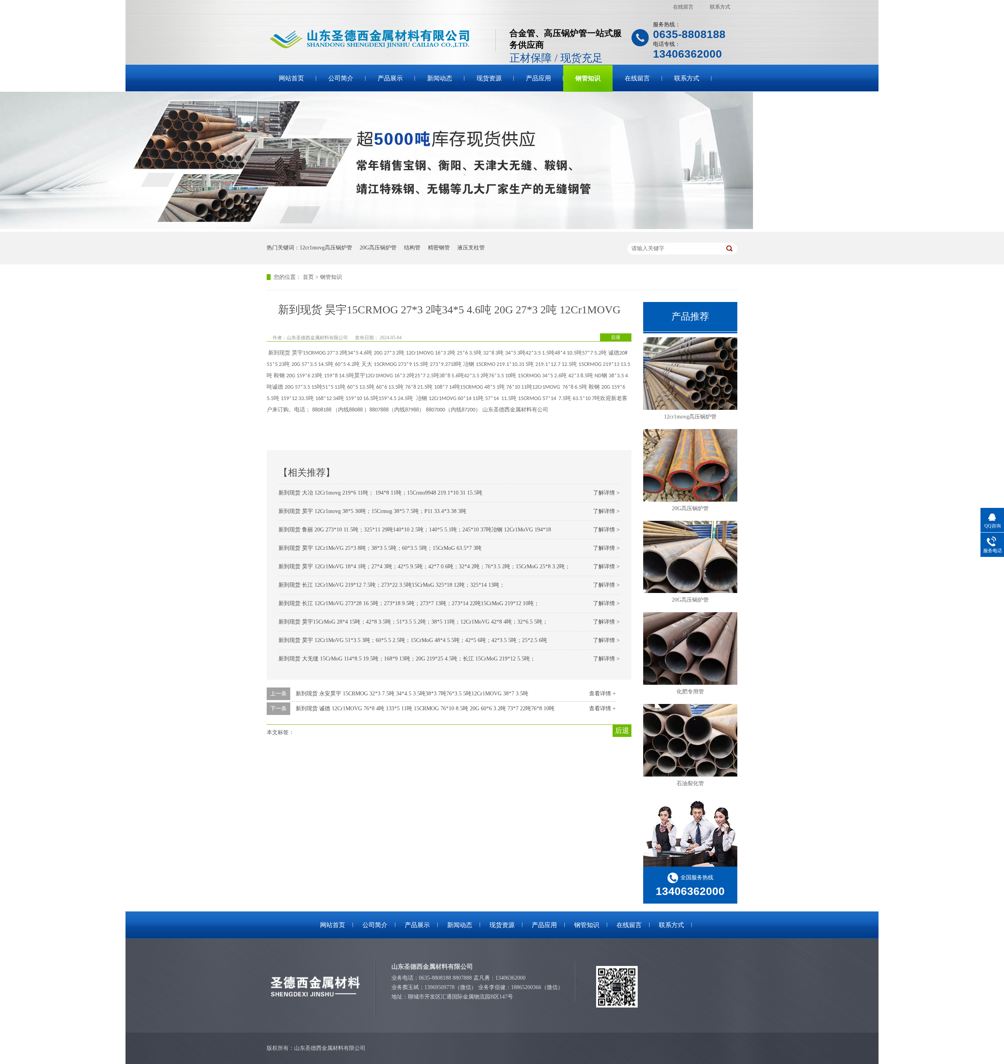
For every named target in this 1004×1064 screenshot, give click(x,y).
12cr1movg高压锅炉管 (326, 248)
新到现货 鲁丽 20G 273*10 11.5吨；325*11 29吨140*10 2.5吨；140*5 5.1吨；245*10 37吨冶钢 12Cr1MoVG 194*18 (414, 530)
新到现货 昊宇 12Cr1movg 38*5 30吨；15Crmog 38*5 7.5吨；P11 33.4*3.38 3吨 (372, 511)
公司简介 (340, 78)
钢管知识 (587, 78)
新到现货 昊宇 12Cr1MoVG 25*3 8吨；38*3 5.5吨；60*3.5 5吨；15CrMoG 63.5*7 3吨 (380, 548)
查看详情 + (602, 694)
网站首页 (291, 78)
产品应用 (538, 78)
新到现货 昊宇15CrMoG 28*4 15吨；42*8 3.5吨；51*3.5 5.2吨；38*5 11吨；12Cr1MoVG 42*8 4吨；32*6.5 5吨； (413, 622)
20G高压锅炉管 (378, 248)
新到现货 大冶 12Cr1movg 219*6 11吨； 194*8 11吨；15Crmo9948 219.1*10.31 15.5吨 (380, 493)
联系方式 (720, 7)
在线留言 (683, 7)
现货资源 (489, 78)
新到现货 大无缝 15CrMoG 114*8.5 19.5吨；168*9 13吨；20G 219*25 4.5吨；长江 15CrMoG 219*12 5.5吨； (406, 659)
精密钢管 (439, 248)
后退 (615, 337)
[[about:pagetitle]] (376, 227)
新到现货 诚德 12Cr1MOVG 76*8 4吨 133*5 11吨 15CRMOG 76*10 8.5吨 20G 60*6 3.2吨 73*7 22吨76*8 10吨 (425, 708)
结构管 (412, 248)
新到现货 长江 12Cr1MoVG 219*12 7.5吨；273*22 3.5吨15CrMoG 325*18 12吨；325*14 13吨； (391, 585)
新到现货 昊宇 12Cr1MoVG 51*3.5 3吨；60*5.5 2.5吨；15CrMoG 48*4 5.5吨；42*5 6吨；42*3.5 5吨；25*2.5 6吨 (412, 640)
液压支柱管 (471, 248)
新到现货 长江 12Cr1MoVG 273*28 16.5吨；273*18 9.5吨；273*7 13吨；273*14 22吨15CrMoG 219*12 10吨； (408, 603)
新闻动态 (439, 78)
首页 (308, 277)
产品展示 (390, 78)
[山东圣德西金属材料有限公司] (381, 39)
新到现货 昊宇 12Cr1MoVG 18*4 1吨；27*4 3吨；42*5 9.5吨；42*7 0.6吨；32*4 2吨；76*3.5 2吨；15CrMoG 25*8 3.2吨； (424, 566)
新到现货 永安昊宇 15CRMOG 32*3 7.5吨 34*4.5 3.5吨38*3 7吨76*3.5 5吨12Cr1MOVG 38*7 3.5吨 (412, 694)
